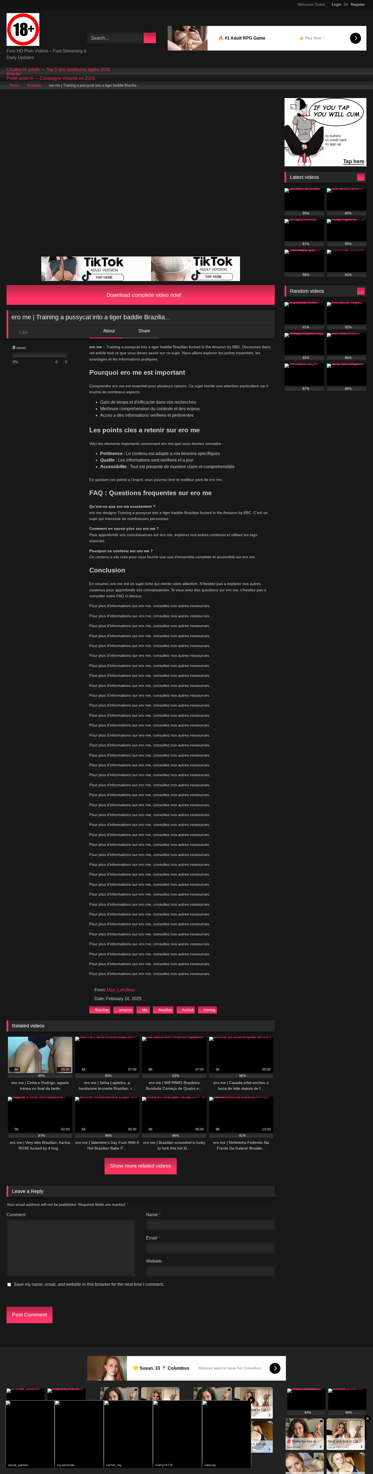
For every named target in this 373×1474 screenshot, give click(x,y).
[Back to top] (356, 1457)
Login (336, 4)
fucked (187, 1010)
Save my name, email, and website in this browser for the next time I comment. (89, 1284)
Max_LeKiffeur (121, 990)
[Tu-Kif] (23, 30)
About (108, 331)
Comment (16, 1214)
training (209, 1010)
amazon (125, 1010)
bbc (145, 1010)
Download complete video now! (143, 295)
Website (154, 1261)
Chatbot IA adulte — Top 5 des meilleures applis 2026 (58, 69)
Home (14, 85)
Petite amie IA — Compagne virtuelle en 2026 (51, 78)
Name (153, 1214)
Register (358, 4)
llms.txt (13, 74)
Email (153, 1238)
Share (143, 331)
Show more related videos (140, 1166)
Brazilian (34, 85)
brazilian (165, 1010)
